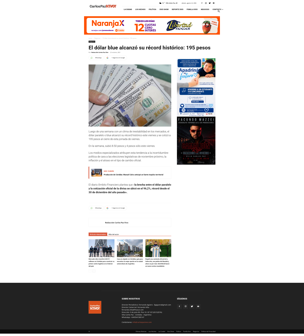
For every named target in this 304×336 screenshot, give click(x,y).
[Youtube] (213, 3)
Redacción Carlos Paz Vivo (99, 52)
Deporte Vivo (177, 9)
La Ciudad (128, 9)
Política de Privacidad (208, 331)
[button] (219, 12)
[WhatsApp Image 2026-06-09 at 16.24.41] (196, 164)
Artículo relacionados (98, 234)
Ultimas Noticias (141, 331)
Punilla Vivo (192, 9)
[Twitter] (209, 3)
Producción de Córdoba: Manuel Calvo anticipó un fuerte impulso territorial (133, 175)
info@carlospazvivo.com (142, 322)
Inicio (90, 38)
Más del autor (114, 234)
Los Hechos (140, 9)
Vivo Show (164, 9)
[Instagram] (206, 3)
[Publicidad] (152, 25)
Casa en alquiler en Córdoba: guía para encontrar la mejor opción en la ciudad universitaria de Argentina (130, 261)
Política (152, 9)
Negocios (205, 9)
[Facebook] (202, 3)
